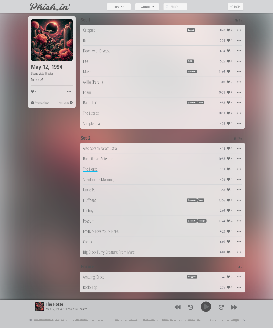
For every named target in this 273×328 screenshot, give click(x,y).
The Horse (54, 304)
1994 (56, 67)
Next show (64, 103)
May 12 (39, 67)
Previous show (42, 103)
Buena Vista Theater (42, 73)
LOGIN (237, 7)
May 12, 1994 (54, 309)
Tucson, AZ (37, 79)
